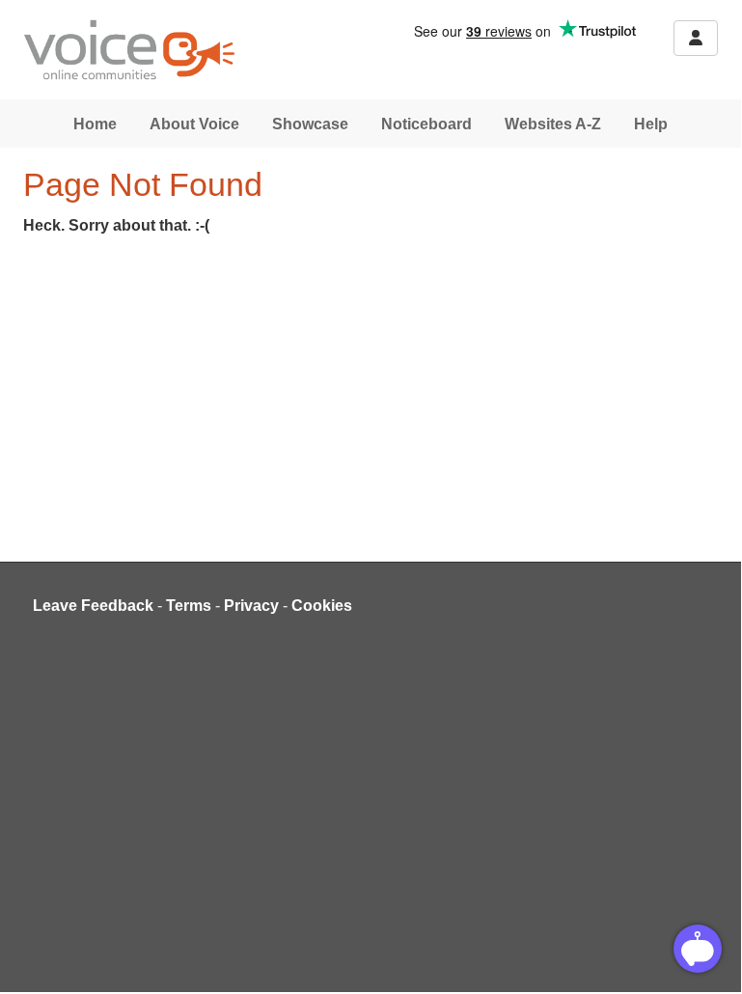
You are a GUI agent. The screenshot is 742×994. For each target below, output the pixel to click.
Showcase (310, 124)
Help (651, 124)
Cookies (321, 605)
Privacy (251, 605)
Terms (188, 605)
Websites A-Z (553, 124)
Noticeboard (426, 124)
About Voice (194, 124)
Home (95, 124)
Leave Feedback (93, 605)
